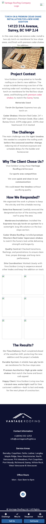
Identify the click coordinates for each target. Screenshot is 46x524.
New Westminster (26, 456)
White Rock (37, 462)
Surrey (30, 97)
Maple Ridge (10, 456)
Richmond (19, 462)
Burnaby (7, 453)
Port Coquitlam (35, 459)
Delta (24, 453)
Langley (39, 453)
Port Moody (8, 462)
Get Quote (34, 521)
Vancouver (32, 465)
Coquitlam (16, 453)
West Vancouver (17, 465)
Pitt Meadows (20, 459)
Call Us (12, 521)
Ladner (31, 453)
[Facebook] (23, 494)
